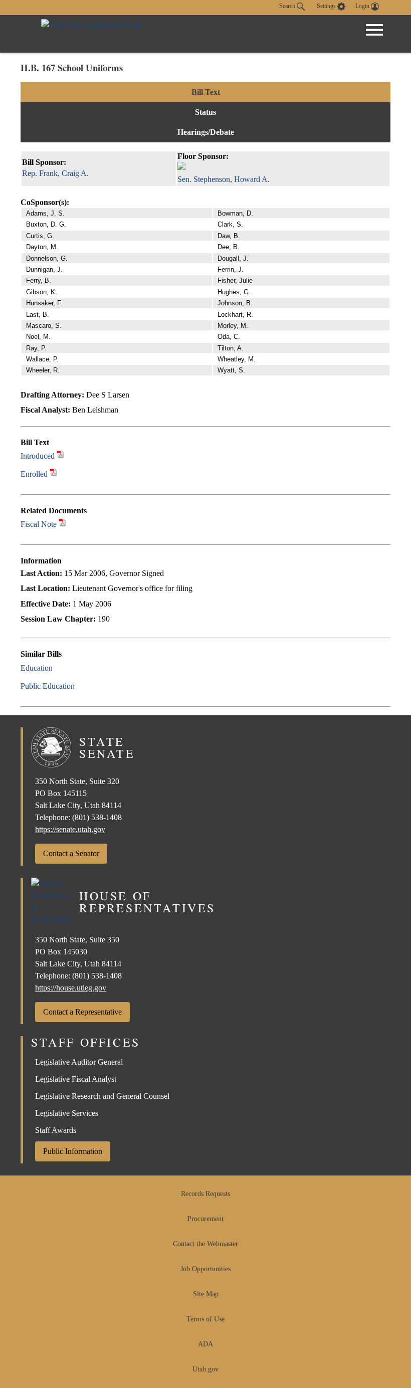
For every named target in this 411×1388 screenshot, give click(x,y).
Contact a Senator (71, 853)
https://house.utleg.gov (70, 987)
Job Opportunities (205, 1269)
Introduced (38, 456)
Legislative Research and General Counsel (102, 1096)
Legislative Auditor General (79, 1062)
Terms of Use (205, 1319)
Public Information (72, 1151)
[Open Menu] (374, 30)
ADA (205, 1344)
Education (37, 668)
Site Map (206, 1294)
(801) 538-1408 (97, 817)
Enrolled (34, 474)
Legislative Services (66, 1113)
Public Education (48, 686)
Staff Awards (55, 1130)
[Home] (91, 34)
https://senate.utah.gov (70, 829)
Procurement (205, 1219)
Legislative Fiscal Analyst (75, 1079)
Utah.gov (205, 1369)
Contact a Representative (82, 1012)
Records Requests (205, 1194)
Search (288, 6)
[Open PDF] (60, 456)
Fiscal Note (39, 524)
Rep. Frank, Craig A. (55, 173)
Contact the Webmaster (205, 1244)
